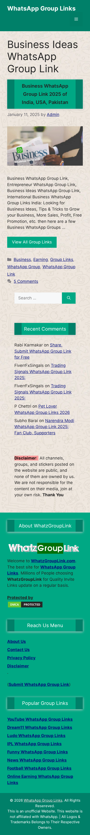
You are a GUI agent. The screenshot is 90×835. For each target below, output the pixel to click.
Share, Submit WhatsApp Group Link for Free (42, 351)
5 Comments (26, 281)
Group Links (61, 259)
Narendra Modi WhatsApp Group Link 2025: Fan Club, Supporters (44, 426)
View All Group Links (32, 242)
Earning (40, 259)
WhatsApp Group (23, 266)
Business (22, 259)
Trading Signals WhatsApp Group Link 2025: (43, 371)
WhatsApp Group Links (41, 8)
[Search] (69, 298)
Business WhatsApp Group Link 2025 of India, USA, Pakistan (45, 94)
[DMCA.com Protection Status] (25, 606)
